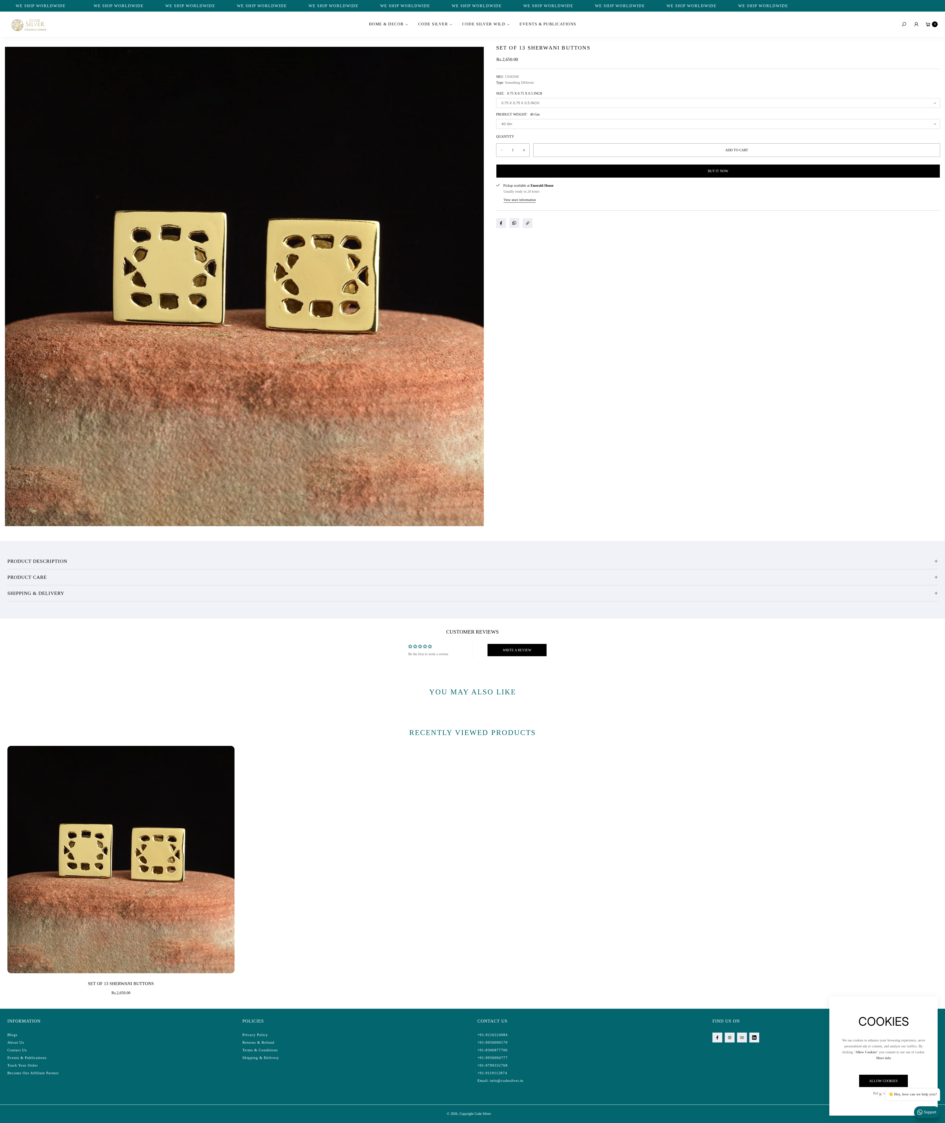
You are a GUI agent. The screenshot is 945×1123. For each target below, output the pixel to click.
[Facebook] (717, 1037)
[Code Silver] (28, 24)
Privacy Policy (255, 1035)
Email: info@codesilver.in (500, 1081)
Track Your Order (22, 1065)
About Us (15, 1042)
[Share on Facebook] (501, 223)
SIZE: (519, 93)
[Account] (916, 24)
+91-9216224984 (492, 1035)
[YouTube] (742, 1037)
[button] (387, 24)
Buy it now (718, 171)
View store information (520, 200)
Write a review (517, 650)
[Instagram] (730, 1037)
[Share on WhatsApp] (514, 223)
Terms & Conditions (260, 1050)
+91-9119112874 (492, 1073)
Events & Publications (27, 1058)
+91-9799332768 (492, 1065)
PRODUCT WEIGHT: (518, 114)
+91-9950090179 (492, 1042)
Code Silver (482, 1114)
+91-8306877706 (492, 1050)
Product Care (27, 577)
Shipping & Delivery (35, 593)
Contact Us (17, 1050)
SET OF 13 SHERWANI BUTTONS (121, 983)
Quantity (505, 136)
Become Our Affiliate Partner (33, 1073)
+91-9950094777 (492, 1058)
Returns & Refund (258, 1042)
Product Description (37, 561)
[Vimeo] (754, 1037)
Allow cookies (883, 1081)
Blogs (12, 1035)
